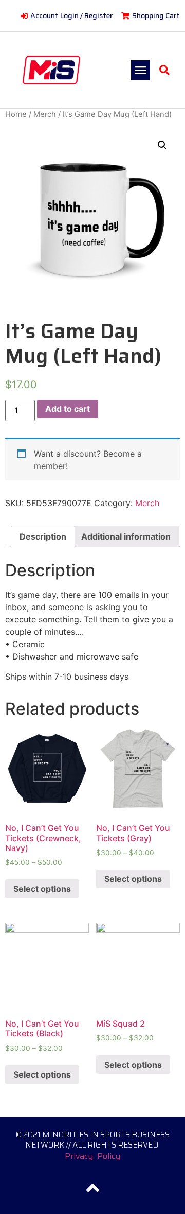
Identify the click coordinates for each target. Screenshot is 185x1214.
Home (16, 114)
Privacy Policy (92, 1156)
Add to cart (67, 409)
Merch (44, 114)
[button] (141, 70)
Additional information (126, 536)
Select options (42, 888)
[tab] (43, 536)
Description (43, 536)
